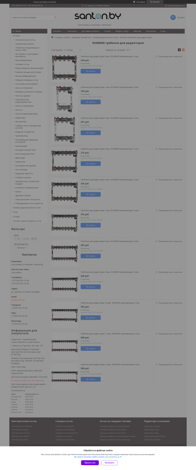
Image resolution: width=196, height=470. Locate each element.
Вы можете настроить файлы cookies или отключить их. (97, 457)
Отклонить (109, 463)
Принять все (90, 463)
